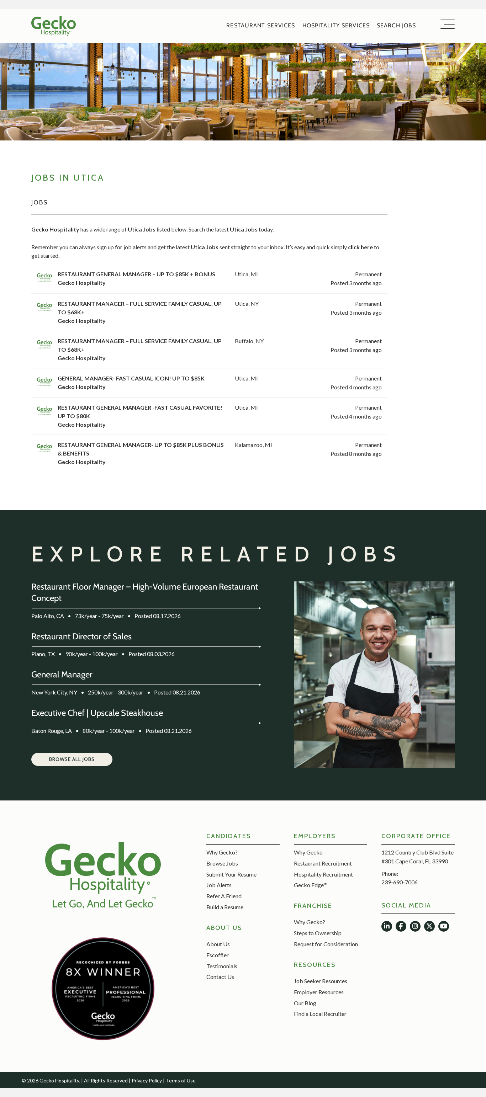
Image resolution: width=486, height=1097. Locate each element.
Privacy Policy (147, 1080)
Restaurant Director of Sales (81, 636)
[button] (71, 759)
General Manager (62, 674)
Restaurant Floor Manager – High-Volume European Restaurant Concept (144, 592)
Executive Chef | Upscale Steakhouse (97, 713)
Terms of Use (181, 1080)
